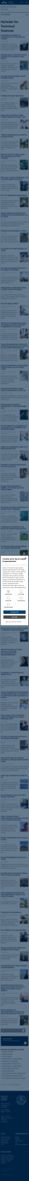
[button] (14, 622)
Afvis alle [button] (14, 617)
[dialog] (14, 590)
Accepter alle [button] (14, 612)
